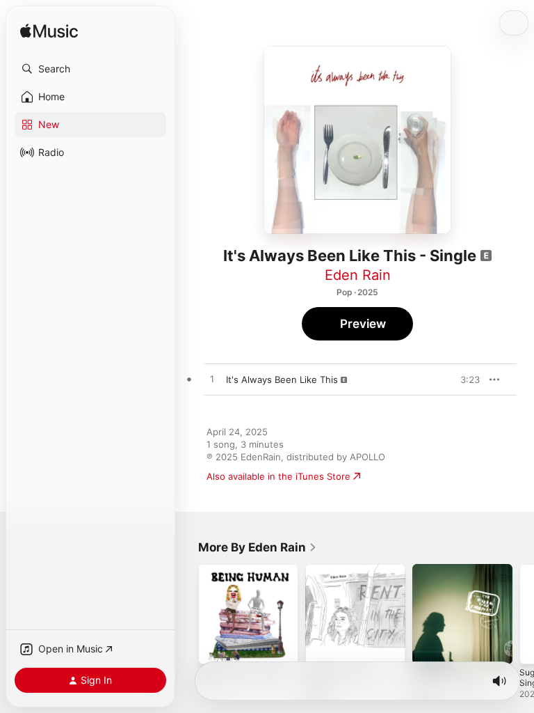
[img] (49, 32)
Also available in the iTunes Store (278, 476)
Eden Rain (358, 275)
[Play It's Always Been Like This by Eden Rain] (212, 379)
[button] (90, 69)
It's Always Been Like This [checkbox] (282, 379)
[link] (257, 547)
